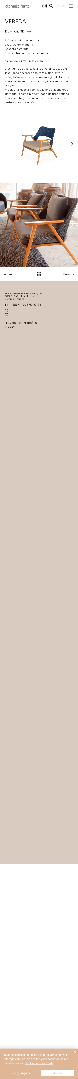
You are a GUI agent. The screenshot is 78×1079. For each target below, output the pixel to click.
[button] (51, 6)
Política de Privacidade (39, 1063)
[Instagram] (44, 6)
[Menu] (71, 6)
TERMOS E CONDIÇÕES (21, 323)
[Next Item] (71, 144)
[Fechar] (72, 1054)
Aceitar (57, 1073)
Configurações (20, 1073)
